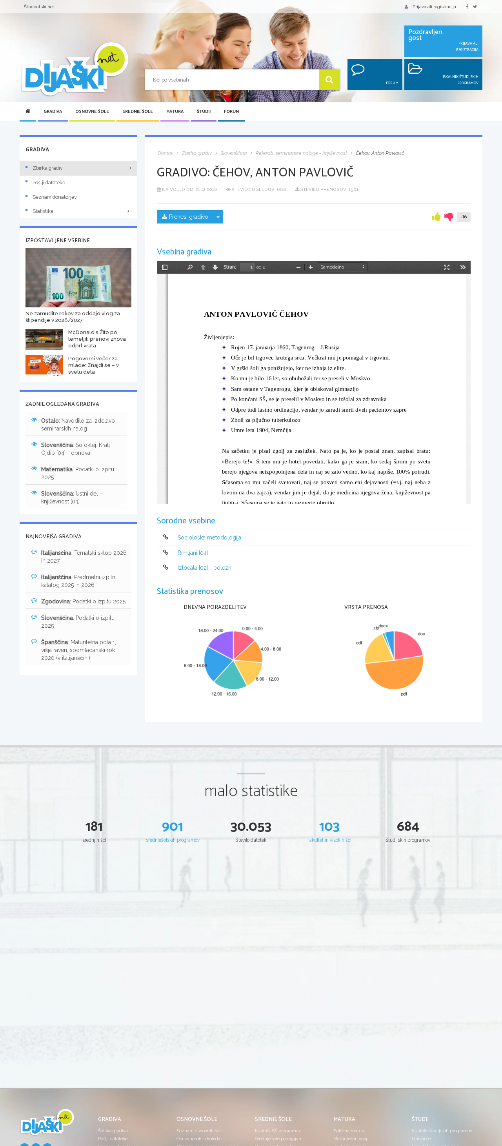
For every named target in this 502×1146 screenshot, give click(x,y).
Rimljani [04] (193, 553)
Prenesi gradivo (188, 217)
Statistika (43, 211)
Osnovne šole (92, 111)
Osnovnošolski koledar (199, 1138)
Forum (231, 111)
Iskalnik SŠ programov (278, 1130)
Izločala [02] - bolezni (205, 568)
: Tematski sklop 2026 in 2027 (84, 557)
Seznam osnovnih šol (198, 1130)
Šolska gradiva (113, 1130)
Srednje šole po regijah (278, 1138)
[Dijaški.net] (47, 1125)
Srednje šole (137, 111)
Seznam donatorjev (55, 197)
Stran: (230, 267)
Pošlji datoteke (49, 182)
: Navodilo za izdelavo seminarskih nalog (78, 425)
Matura (175, 111)
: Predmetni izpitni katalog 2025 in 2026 (78, 581)
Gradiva (53, 111)
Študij (204, 111)
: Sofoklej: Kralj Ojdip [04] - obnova (75, 449)
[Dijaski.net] (74, 69)
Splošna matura (349, 1130)
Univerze (421, 1138)
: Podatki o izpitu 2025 (77, 473)
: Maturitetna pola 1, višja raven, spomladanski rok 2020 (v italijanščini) (78, 650)
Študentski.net (39, 6)
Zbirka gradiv (48, 168)
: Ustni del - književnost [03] (71, 497)
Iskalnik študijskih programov (442, 1130)
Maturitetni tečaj (350, 1138)
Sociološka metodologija (209, 538)
